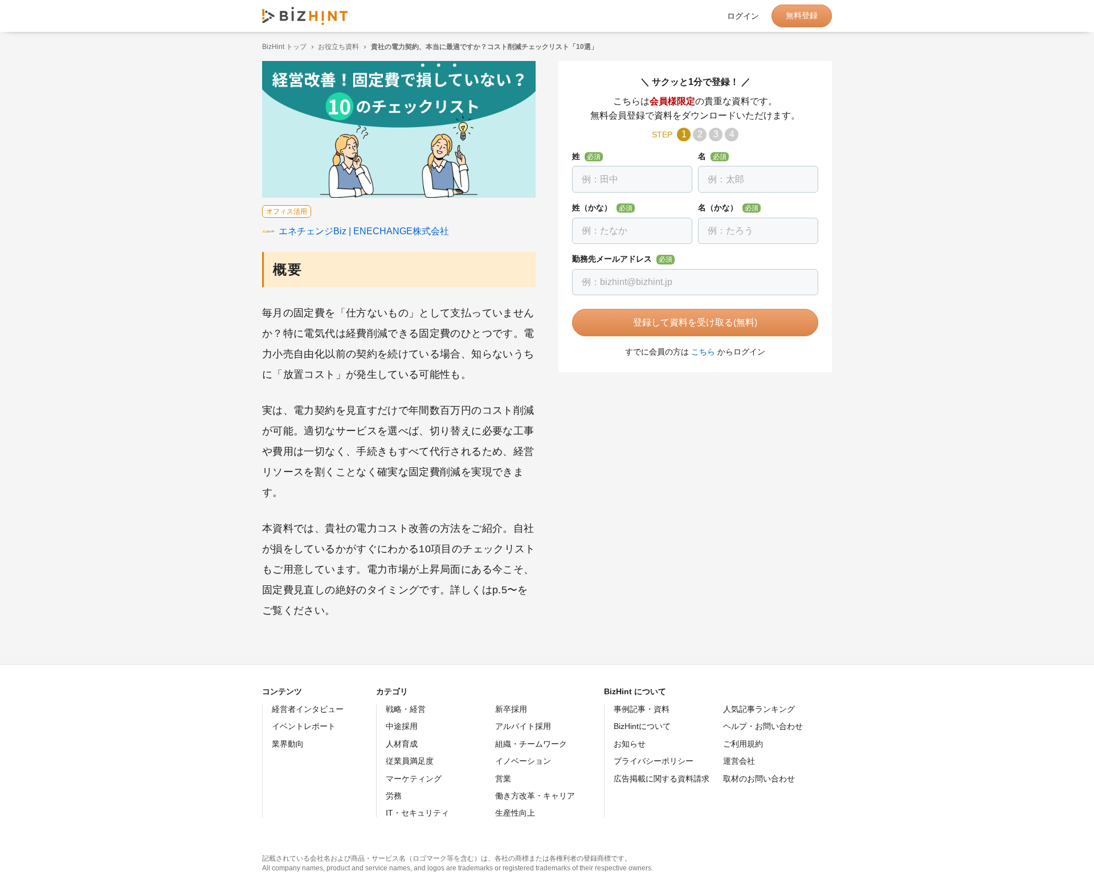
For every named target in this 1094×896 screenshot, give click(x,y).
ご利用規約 (743, 743)
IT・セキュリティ (417, 812)
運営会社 (739, 760)
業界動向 (288, 743)
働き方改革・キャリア (535, 795)
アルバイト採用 (523, 726)
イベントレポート (304, 726)
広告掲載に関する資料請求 (661, 778)
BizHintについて (642, 726)
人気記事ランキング (759, 709)
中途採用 (402, 726)
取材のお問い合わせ (759, 778)
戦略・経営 (406, 709)
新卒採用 (511, 709)
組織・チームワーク (531, 743)
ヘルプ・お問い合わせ (763, 726)
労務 (394, 795)
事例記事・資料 (642, 709)
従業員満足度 (410, 760)
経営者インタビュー (308, 709)
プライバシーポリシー (653, 760)
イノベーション (523, 760)
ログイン (743, 16)
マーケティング (414, 778)
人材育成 (402, 743)
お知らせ (630, 743)
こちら (703, 351)
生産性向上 (515, 812)
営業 (503, 778)
